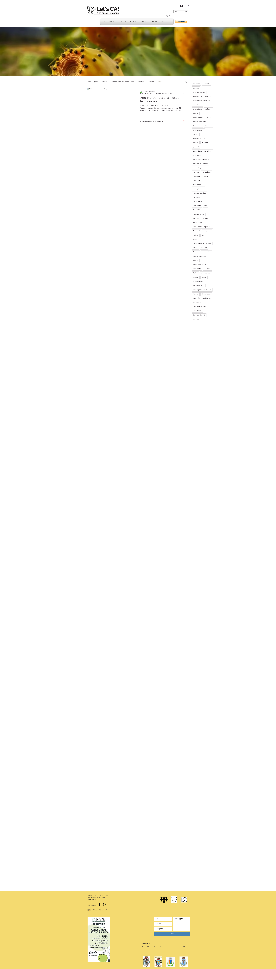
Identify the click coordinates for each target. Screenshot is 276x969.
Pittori (204, 248)
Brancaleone (197, 281)
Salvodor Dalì (198, 285)
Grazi (195, 248)
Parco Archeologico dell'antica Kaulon (203, 227)
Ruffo (195, 273)
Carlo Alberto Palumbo (202, 243)
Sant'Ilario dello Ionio (203, 298)
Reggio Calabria (199, 256)
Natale (206, 176)
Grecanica (206, 252)
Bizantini (197, 302)
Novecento (197, 206)
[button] (154, 22)
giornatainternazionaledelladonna (203, 101)
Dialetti (196, 210)
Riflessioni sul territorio (122, 82)
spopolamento (198, 117)
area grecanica (199, 92)
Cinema (195, 277)
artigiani (206, 172)
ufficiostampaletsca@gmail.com (100, 910)
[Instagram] (105, 904)
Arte (160, 82)
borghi (195, 134)
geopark (196, 147)
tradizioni (197, 109)
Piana (195, 239)
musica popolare (199, 122)
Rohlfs (195, 260)
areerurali (197, 155)
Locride (196, 88)
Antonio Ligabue (199, 193)
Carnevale (197, 269)
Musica (195, 294)
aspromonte (197, 96)
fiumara (208, 126)
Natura (151, 82)
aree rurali (205, 273)
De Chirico (197, 201)
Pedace (195, 235)
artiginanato (198, 130)
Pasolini (196, 231)
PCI (205, 206)
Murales (196, 172)
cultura (208, 109)
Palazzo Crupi (198, 214)
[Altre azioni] (184, 92)
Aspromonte (197, 126)
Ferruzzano (197, 222)
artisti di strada (200, 164)
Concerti (196, 176)
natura (195, 143)
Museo (204, 277)
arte (208, 117)
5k (203, 235)
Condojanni (206, 294)
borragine (197, 189)
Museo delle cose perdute (203, 159)
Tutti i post (92, 82)
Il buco (207, 269)
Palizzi (196, 218)
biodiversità (198, 185)
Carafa (205, 218)
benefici (196, 180)
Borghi (104, 82)
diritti (205, 143)
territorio (197, 105)
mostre (195, 113)
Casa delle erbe (199, 307)
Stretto (196, 319)
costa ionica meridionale (203, 151)
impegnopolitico (199, 138)
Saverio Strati (199, 315)
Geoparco (207, 231)
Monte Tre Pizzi (199, 264)
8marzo (207, 96)
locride (207, 84)
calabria (196, 84)
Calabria (196, 197)
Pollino (196, 252)
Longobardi (197, 311)
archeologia (197, 168)
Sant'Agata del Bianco (202, 290)
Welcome (141, 82)
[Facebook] (99, 904)
